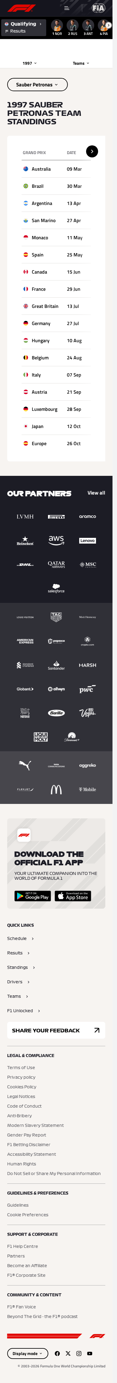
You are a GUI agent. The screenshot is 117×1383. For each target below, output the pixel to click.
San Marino (44, 220)
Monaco (40, 237)
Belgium (40, 357)
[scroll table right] (92, 151)
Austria (39, 391)
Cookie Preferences (27, 1215)
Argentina (42, 203)
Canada (39, 271)
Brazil (38, 186)
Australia (41, 168)
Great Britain (45, 306)
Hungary (41, 340)
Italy (36, 374)
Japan (38, 426)
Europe (39, 443)
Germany (41, 323)
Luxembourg (44, 409)
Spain (38, 254)
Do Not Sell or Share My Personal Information (54, 1174)
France (39, 289)
